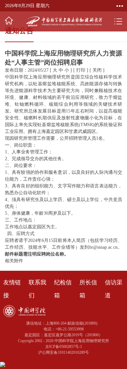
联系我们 (37, 289)
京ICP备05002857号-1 (63, 346)
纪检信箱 (63, 289)
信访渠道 (113, 289)
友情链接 (12, 289)
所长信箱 (88, 289)
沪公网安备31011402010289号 (63, 352)
